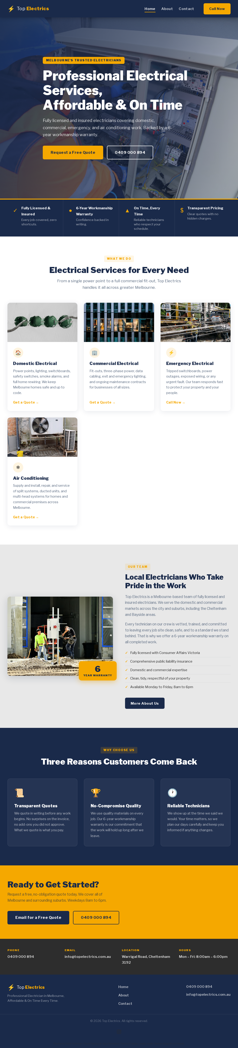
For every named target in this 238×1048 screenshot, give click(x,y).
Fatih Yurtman (74, 1043)
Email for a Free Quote (38, 917)
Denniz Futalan (129, 1043)
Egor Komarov (111, 1043)
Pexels (180, 1043)
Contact (186, 9)
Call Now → (175, 402)
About (167, 9)
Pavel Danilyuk (93, 1043)
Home (150, 9)
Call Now (217, 9)
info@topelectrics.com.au (88, 956)
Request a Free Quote (73, 152)
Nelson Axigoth (163, 1043)
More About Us (145, 703)
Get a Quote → (26, 402)
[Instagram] (119, 1031)
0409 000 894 (130, 152)
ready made (146, 1043)
